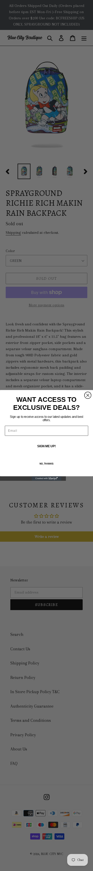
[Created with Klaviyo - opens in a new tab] (46, 478)
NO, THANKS (46, 464)
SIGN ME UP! (46, 446)
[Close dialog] (87, 395)
